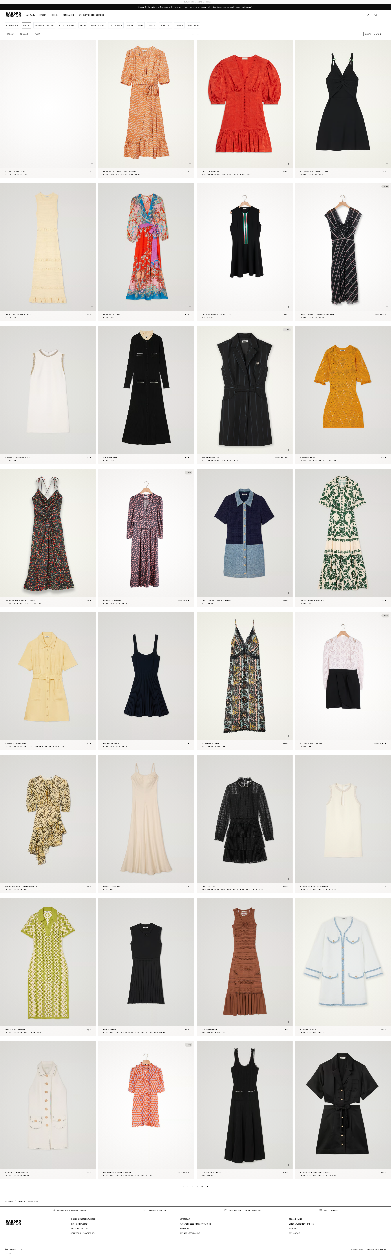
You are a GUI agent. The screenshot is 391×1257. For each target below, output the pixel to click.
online (234, 7)
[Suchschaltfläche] (376, 15)
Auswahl (30, 15)
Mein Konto (294, 1228)
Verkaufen (68, 15)
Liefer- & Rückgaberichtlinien (301, 1224)
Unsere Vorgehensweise (91, 15)
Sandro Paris (294, 1233)
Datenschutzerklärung (190, 1233)
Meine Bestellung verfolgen (83, 1233)
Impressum (184, 1228)
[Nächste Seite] (207, 1186)
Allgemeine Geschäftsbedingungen (195, 1224)
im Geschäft (247, 7)
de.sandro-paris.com (202, 2)
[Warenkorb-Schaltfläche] (383, 15)
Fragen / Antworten (79, 1224)
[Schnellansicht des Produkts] (92, 163)
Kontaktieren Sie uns (79, 1228)
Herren (54, 15)
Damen (43, 15)
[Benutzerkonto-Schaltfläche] (368, 15)
